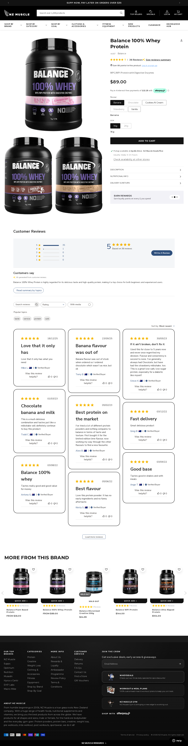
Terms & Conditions (56, 684)
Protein (31, 657)
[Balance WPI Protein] (130, 582)
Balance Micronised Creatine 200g (89, 612)
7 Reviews (133, 605)
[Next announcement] (179, 3)
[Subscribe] (180, 663)
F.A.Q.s (78, 668)
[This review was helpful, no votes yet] (49, 376)
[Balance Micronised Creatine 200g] (94, 581)
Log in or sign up (149, 65)
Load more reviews (94, 537)
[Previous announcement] (8, 3)
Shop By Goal (34, 691)
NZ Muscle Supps (9, 661)
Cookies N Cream (154, 102)
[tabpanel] (140, 197)
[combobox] (81, 13)
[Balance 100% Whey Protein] (57, 582)
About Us (56, 657)
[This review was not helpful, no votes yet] (54, 376)
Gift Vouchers (81, 680)
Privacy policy (142, 735)
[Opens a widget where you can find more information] (177, 741)
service (27, 318)
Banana (117, 102)
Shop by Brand (35, 686)
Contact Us (80, 672)
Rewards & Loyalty (56, 663)
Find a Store (80, 676)
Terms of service (127, 735)
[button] (94, 743)
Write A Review (162, 253)
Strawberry (118, 109)
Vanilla (134, 109)
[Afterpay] (123, 713)
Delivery (78, 659)
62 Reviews (24, 605)
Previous (2, 593)
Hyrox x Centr (11, 680)
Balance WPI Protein (127, 610)
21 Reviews (169, 605)
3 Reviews (97, 607)
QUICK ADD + (21, 601)
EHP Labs (9, 685)
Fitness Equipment (33, 680)
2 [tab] (174, 197)
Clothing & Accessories (33, 672)
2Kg (126, 126)
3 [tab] (177, 197)
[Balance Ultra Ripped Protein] (167, 582)
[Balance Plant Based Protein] (21, 582)
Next (185, 593)
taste (17, 318)
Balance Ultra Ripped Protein (163, 611)
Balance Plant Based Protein (17, 611)
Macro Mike (10, 689)
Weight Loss (34, 665)
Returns (78, 663)
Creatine (31, 661)
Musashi (8, 676)
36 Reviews (60, 605)
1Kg (115, 126)
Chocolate (133, 102)
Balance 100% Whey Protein (57, 610)
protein (37, 318)
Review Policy (58, 678)
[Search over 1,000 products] (121, 13)
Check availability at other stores (132, 159)
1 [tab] (172, 197)
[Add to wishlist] (33, 569)
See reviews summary (158, 59)
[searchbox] (24, 304)
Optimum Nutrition (9, 670)
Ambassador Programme (57, 672)
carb (47, 318)
